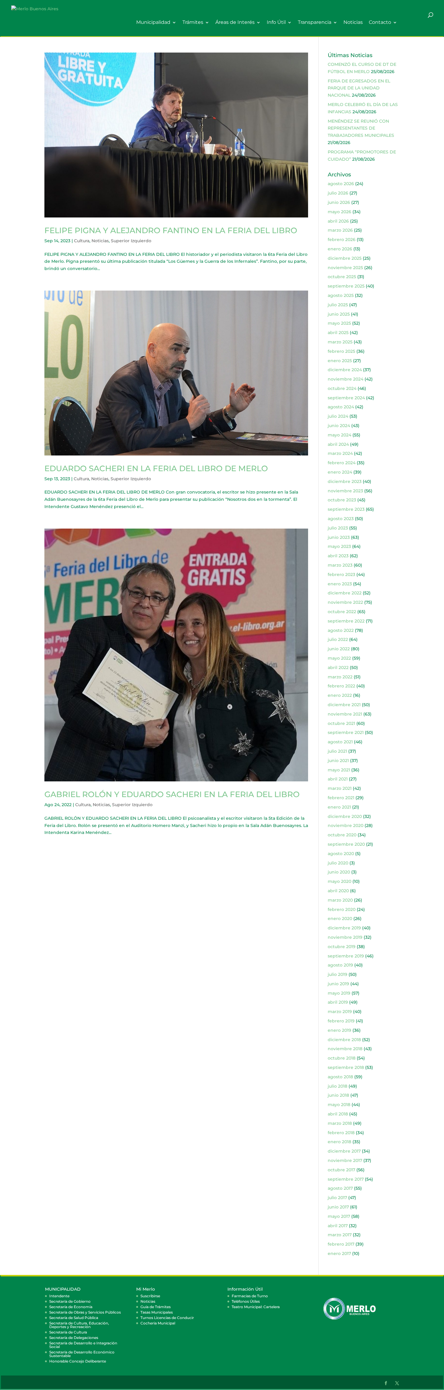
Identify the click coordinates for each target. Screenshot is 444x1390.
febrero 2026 (342, 239)
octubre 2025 (342, 276)
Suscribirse (150, 1296)
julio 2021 (337, 751)
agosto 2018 (340, 1077)
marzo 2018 (340, 1123)
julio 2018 (337, 1086)
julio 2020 (338, 863)
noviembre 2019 (345, 937)
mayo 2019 (339, 993)
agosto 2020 (341, 853)
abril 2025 (338, 332)
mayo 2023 (339, 546)
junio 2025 (339, 314)
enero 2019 (339, 1030)
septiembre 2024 (346, 398)
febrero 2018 (341, 1132)
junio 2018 (338, 1095)
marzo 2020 (340, 900)
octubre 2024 (342, 388)
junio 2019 (338, 983)
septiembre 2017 (346, 1179)
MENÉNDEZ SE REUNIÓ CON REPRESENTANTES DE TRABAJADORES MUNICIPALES (361, 128)
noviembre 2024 (345, 379)
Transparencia (314, 22)
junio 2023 (339, 537)
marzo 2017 (340, 1234)
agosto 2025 (341, 295)
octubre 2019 (342, 946)
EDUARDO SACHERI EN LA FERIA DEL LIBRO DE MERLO (156, 468)
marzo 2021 (340, 788)
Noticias (353, 22)
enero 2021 (339, 807)
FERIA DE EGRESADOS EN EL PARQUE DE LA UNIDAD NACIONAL (359, 88)
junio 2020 (339, 872)
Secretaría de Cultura (68, 1332)
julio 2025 (338, 304)
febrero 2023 (341, 574)
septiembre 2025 (346, 286)
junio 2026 (339, 202)
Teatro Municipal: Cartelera (256, 1307)
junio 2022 (339, 649)
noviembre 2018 (345, 1048)
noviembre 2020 (345, 825)
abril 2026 (338, 221)
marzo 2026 (340, 230)
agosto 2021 (340, 742)
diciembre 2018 (344, 1039)
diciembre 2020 (345, 816)
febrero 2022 (341, 686)
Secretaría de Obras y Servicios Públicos (85, 1312)
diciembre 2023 (345, 481)
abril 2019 (338, 1002)
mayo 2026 (339, 211)
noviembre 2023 (345, 491)
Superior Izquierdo (131, 240)
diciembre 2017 (344, 1151)
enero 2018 (339, 1141)
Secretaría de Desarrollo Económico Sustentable (81, 1354)
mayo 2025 (339, 323)
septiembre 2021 (346, 732)
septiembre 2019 (346, 956)
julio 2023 (338, 528)
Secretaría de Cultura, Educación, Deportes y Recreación (79, 1325)
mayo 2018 (339, 1104)
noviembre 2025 (345, 267)
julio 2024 (338, 416)
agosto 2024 (341, 407)
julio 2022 (338, 639)
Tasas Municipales (156, 1312)
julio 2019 (337, 974)
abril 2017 (338, 1225)
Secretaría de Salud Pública (73, 1317)
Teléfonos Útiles (246, 1301)
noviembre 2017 (345, 1160)
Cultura (81, 240)
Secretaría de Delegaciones (73, 1337)
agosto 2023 (341, 518)
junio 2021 (338, 760)
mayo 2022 (339, 658)
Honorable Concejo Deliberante (77, 1361)
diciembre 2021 (344, 704)
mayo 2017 (339, 1216)
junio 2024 (339, 425)
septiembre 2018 (346, 1067)
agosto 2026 (341, 183)
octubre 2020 (342, 835)
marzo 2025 (340, 342)
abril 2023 (338, 555)
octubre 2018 (342, 1058)
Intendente (59, 1296)
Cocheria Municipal (157, 1323)
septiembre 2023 (346, 509)
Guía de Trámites (155, 1307)
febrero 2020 (342, 909)
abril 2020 (338, 890)
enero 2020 (340, 918)
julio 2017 (337, 1197)
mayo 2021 (339, 770)
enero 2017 (339, 1253)
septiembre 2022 (346, 621)
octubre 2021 (341, 723)
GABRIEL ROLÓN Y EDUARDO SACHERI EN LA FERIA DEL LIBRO (172, 794)
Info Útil (276, 22)
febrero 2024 (342, 462)
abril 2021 (338, 779)
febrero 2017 (341, 1244)
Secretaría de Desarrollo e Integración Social (83, 1345)
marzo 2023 (340, 565)
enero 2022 (340, 695)
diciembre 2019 (344, 928)
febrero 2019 (341, 1021)
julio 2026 (338, 193)
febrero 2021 (341, 797)
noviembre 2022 (345, 602)
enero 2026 (340, 249)
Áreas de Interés (235, 22)
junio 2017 (338, 1207)
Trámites (192, 22)
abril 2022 (338, 667)
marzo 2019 (340, 1011)
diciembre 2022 (345, 593)
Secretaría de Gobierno (70, 1301)
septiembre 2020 (346, 844)
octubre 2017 (341, 1170)
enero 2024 (340, 472)
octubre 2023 (342, 500)
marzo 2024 (340, 453)
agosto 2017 (340, 1188)
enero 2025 (340, 360)
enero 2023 (340, 584)
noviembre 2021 (345, 714)
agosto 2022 (341, 630)
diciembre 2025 (345, 258)
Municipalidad (153, 22)
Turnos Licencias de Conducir (167, 1317)
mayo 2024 (339, 435)
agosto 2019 (340, 965)
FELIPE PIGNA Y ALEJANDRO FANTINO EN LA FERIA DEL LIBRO (170, 230)
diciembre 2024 (345, 369)
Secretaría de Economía (70, 1307)
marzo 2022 (340, 677)
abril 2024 (338, 444)
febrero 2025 (341, 351)
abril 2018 (338, 1114)
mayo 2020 (339, 881)
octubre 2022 (342, 611)
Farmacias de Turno (250, 1296)
